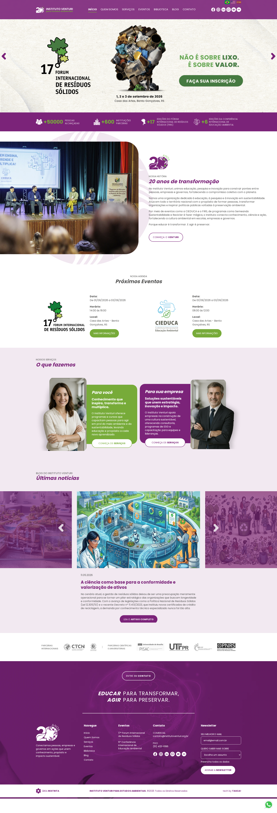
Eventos (144, 9)
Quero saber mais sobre (215, 749)
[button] (273, 56)
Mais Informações (104, 333)
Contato (189, 9)
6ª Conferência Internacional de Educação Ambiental (130, 746)
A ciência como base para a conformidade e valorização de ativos (128, 584)
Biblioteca (161, 9)
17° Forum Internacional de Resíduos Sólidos (131, 735)
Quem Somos (109, 9)
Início (92, 9)
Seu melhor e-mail (211, 735)
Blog (175, 9)
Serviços (128, 9)
